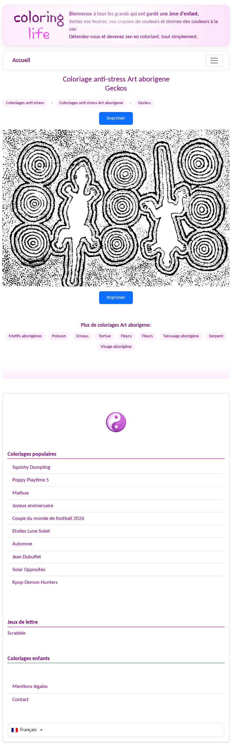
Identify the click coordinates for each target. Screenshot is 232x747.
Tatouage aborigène (181, 336)
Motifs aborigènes (25, 336)
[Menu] (214, 61)
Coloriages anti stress (25, 103)
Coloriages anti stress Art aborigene (91, 103)
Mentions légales (30, 686)
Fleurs (126, 336)
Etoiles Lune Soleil (31, 531)
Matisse (20, 493)
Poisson (59, 336)
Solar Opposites (28, 569)
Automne (22, 544)
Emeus (82, 336)
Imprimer (116, 118)
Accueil (21, 61)
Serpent (216, 336)
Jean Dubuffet (26, 557)
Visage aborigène (116, 347)
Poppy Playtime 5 (30, 480)
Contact (20, 699)
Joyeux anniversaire (32, 505)
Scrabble (16, 633)
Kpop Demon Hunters (35, 582)
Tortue (105, 336)
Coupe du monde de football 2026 (48, 518)
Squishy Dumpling (31, 467)
